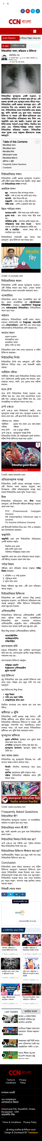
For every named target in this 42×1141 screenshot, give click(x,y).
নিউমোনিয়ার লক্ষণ (9, 145)
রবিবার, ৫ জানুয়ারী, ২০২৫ (31, 980)
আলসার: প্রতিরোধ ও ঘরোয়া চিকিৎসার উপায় (9, 949)
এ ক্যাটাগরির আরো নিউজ (13, 930)
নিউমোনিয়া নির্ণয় (8, 151)
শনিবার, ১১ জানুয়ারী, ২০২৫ (10, 954)
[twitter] (28, 11)
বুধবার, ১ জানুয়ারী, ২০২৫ (31, 1003)
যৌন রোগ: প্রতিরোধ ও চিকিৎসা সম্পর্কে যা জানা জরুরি (31, 973)
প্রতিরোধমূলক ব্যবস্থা (10, 155)
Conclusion (7, 167)
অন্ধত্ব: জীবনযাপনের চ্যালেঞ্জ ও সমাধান (8, 998)
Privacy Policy (22, 1081)
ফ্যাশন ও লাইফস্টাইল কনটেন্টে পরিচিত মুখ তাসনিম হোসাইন (27, 1019)
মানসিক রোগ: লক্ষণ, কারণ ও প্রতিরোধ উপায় (10, 972)
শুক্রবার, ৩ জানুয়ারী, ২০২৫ (10, 1003)
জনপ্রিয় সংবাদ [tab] (31, 1011)
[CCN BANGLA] (21, 21)
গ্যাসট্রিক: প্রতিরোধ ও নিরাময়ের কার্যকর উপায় (30, 949)
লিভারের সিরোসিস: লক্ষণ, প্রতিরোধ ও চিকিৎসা (31, 998)
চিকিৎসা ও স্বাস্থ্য (19, 46)
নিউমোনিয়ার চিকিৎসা (10, 158)
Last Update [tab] (11, 1011)
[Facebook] (4, 894)
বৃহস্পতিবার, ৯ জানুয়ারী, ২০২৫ (32, 954)
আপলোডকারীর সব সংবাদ (27, 921)
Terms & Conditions (11, 1081)
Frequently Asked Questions (14, 164)
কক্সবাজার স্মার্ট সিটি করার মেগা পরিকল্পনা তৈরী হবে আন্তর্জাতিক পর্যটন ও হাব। (28, 1043)
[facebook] (23, 11)
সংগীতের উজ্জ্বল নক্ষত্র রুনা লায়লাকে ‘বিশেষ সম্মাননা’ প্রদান (29, 1031)
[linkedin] (38, 11)
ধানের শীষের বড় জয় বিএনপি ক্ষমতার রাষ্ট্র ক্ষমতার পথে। (26, 1056)
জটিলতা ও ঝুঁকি (8, 161)
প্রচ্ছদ (6, 46)
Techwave (33, 1132)
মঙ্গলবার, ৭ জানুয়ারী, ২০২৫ (10, 978)
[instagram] (33, 11)
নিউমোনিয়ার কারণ (9, 148)
